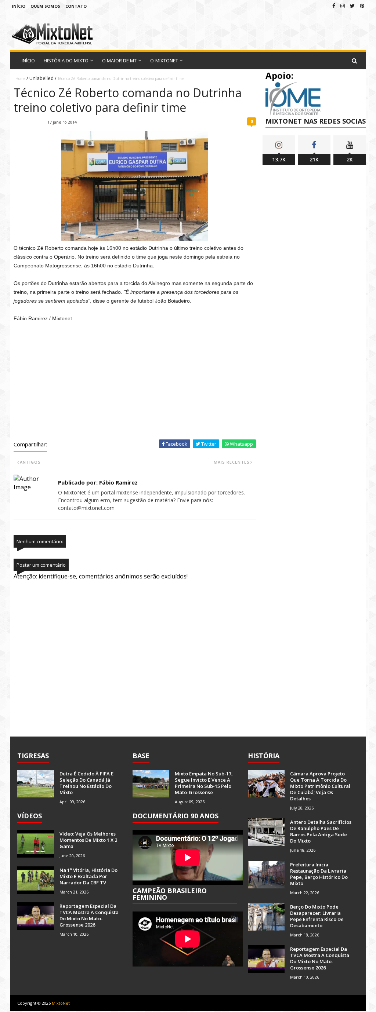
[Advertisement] (136, 378)
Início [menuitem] (28, 60)
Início (18, 6)
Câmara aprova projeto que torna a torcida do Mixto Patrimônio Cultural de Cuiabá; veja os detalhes (320, 786)
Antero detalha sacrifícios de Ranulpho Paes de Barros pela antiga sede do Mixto (320, 831)
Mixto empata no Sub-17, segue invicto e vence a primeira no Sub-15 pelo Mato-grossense (204, 783)
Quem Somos (45, 6)
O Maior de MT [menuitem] (119, 60)
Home (20, 78)
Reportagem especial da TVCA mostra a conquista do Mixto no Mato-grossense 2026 (89, 915)
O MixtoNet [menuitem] (164, 60)
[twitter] (352, 5)
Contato (76, 6)
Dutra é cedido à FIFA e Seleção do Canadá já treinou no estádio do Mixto (86, 783)
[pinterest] (362, 5)
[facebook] (333, 5)
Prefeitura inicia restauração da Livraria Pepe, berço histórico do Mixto (319, 874)
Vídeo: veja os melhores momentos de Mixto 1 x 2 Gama (88, 840)
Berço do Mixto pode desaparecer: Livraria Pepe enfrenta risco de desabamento (317, 916)
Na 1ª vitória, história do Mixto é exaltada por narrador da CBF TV (88, 876)
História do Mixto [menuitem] (66, 60)
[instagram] (343, 5)
